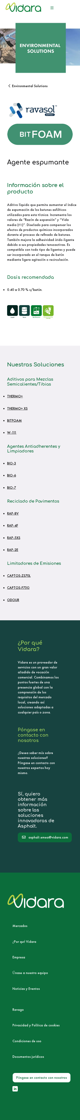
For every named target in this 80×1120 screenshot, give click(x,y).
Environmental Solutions (30, 86)
